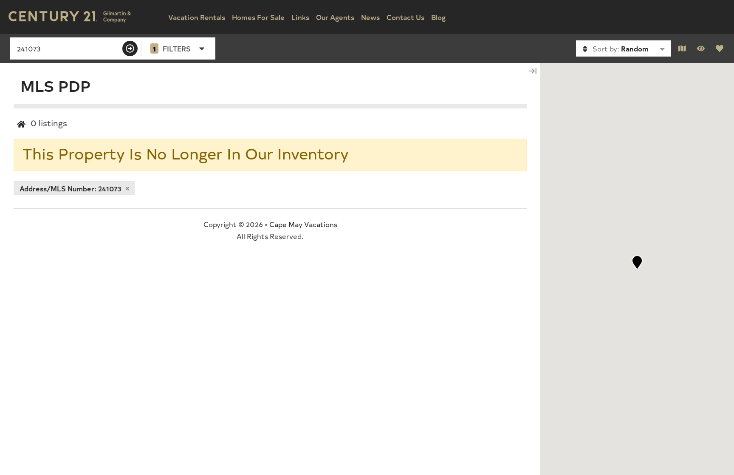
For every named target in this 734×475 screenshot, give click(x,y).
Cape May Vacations (303, 224)
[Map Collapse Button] (532, 71)
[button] (637, 262)
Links (300, 17)
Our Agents (335, 17)
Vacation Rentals (196, 17)
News (370, 17)
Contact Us (405, 17)
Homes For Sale (258, 17)
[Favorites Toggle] (719, 48)
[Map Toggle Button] (682, 48)
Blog (438, 17)
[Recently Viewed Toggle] (701, 48)
